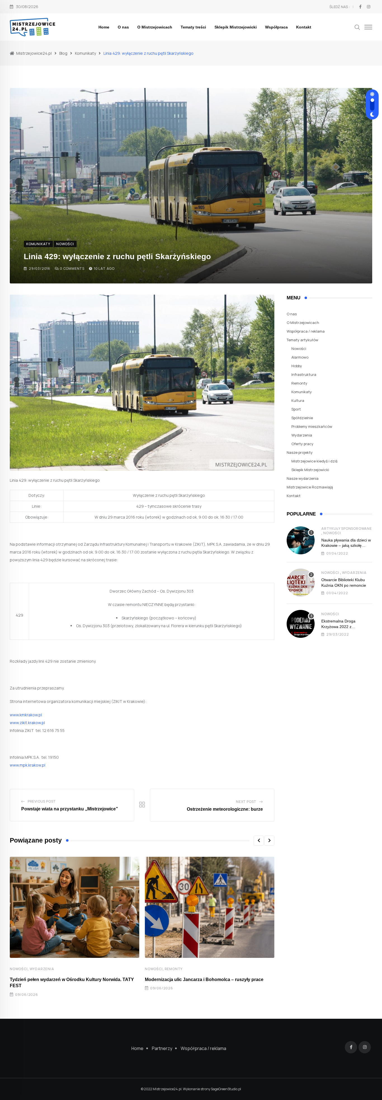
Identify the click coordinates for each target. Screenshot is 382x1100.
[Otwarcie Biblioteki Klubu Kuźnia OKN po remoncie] (301, 582)
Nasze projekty (300, 452)
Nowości (19, 969)
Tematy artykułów (302, 339)
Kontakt (303, 27)
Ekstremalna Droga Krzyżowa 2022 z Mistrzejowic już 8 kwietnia (344, 626)
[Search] (357, 26)
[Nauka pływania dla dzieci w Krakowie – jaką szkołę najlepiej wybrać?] (301, 540)
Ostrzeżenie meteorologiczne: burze (225, 809)
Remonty (174, 969)
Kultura (297, 400)
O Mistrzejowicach (154, 27)
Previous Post (42, 801)
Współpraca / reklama (306, 331)
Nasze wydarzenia (303, 478)
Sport (296, 409)
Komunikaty (301, 391)
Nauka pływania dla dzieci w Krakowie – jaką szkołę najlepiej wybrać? (346, 545)
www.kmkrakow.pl (26, 714)
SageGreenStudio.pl (226, 1089)
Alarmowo (299, 357)
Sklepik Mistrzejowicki (235, 27)
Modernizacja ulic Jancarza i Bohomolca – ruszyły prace (204, 979)
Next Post (246, 801)
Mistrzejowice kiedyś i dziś (314, 461)
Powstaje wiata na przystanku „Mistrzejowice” (69, 808)
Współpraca (276, 27)
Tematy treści (193, 27)
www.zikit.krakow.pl (27, 722)
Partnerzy (162, 1048)
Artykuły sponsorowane (346, 528)
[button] (259, 841)
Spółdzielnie (302, 417)
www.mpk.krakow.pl (27, 765)
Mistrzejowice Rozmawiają (310, 487)
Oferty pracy (302, 443)
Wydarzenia (42, 969)
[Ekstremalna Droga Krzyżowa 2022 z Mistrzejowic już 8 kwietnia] (301, 624)
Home (103, 27)
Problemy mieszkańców (311, 426)
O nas (123, 27)
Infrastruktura (303, 374)
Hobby (296, 365)
